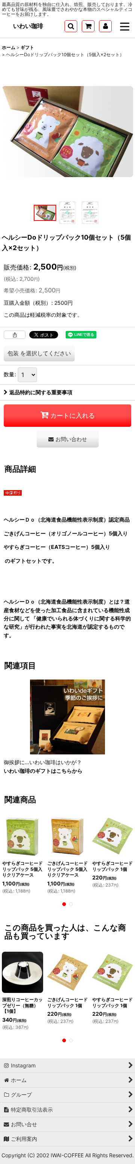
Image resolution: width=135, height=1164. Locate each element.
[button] (70, 26)
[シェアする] (15, 335)
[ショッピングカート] (88, 26)
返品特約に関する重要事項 (40, 392)
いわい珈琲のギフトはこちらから (43, 771)
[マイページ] (105, 26)
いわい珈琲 (28, 26)
